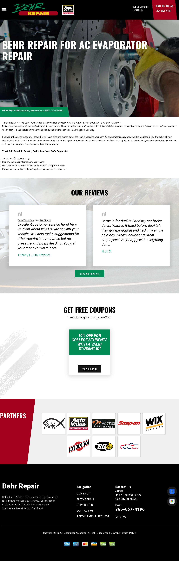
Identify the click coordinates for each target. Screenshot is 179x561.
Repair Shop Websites (74, 533)
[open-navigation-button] (4, 9)
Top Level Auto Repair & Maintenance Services (43, 122)
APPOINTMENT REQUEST (93, 516)
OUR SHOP (83, 493)
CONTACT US (85, 510)
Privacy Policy (128, 533)
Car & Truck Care (26, 220)
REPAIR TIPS (85, 505)
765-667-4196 (163, 11)
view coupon (89, 369)
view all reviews (89, 274)
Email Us (120, 516)
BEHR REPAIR (11, 122)
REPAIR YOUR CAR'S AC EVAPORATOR (101, 122)
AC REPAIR (74, 122)
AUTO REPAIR (85, 499)
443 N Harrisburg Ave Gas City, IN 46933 (32, 110)
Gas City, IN (45, 220)
